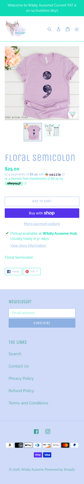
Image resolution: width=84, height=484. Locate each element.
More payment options (42, 224)
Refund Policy (21, 390)
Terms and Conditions (28, 403)
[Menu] (76, 29)
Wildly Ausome (32, 469)
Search (15, 354)
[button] (35, 174)
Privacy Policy (21, 378)
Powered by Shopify (60, 469)
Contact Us (19, 366)
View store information (28, 246)
